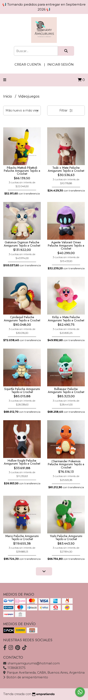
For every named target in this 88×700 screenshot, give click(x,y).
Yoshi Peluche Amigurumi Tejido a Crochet (66, 537)
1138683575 (16, 668)
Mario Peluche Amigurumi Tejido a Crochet (22, 537)
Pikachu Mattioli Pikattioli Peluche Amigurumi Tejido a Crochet (22, 171)
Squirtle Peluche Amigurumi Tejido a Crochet (22, 390)
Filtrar (63, 110)
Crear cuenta (28, 64)
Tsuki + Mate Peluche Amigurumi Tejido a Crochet (66, 169)
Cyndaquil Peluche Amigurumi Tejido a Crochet (22, 318)
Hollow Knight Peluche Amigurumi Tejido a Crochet (22, 462)
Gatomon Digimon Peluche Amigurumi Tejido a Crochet (22, 243)
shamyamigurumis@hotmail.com (33, 663)
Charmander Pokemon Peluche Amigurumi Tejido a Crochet (66, 464)
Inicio (8, 96)
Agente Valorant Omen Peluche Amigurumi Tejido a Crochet (66, 245)
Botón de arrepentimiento (27, 677)
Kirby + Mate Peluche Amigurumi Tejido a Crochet (66, 318)
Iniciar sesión (60, 64)
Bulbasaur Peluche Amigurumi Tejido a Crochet (66, 390)
